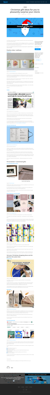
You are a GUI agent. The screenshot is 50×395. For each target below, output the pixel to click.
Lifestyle (25, 7)
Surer (19, 14)
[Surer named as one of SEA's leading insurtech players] (12, 378)
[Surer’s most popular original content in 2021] (37, 378)
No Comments (29, 14)
